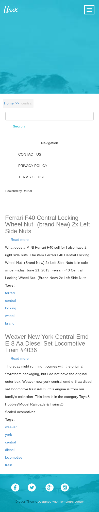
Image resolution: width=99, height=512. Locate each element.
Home (9, 103)
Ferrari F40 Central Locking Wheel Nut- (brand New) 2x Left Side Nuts (47, 224)
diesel (9, 450)
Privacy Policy (32, 166)
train (8, 465)
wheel (9, 316)
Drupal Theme (26, 501)
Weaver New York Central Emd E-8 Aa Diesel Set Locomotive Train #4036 (47, 343)
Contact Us (29, 154)
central (10, 300)
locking (10, 308)
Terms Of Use (31, 177)
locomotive (13, 457)
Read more (20, 240)
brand (9, 323)
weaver (11, 427)
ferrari (10, 293)
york (8, 435)
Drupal (27, 191)
